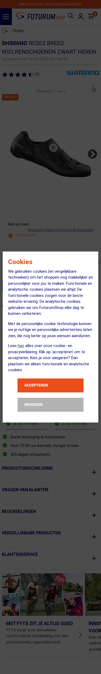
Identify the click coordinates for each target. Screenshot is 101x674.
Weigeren (33, 404)
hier (21, 345)
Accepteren (36, 385)
